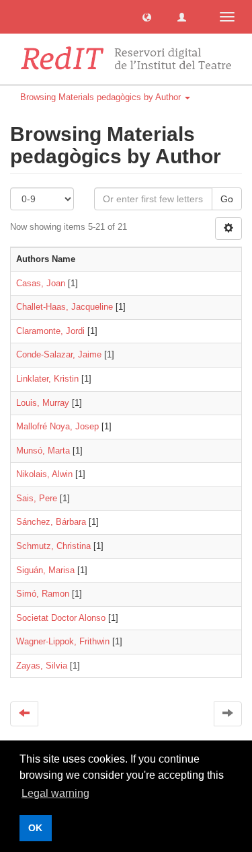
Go (226, 199)
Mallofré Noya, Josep (57, 426)
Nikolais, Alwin (44, 474)
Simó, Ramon (42, 594)
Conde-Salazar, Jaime (58, 354)
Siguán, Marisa (45, 570)
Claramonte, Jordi (50, 331)
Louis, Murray (42, 403)
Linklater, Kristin (47, 379)
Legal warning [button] (55, 793)
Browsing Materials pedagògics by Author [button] (101, 97)
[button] (147, 16)
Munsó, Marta (43, 450)
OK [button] (35, 827)
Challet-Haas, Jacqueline (64, 307)
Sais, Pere (36, 498)
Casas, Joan (40, 283)
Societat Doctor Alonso (61, 618)
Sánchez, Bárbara (51, 522)
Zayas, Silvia (41, 666)
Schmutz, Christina (53, 546)
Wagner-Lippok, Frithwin (63, 641)
